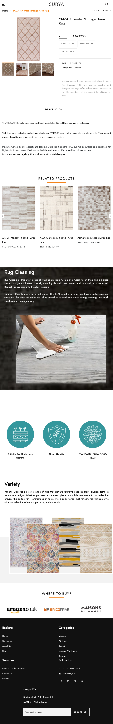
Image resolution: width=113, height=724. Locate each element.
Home (5, 10)
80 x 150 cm (79, 35)
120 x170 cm (67, 43)
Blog (4, 651)
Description (54, 109)
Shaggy (62, 656)
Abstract (63, 641)
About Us (6, 646)
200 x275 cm (67, 51)
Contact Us (7, 641)
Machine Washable (68, 651)
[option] (28, 39)
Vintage (62, 636)
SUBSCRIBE (80, 712)
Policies (5, 678)
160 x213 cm (86, 43)
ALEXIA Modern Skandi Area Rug (56, 240)
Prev (96, 11)
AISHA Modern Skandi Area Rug (18, 240)
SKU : (64, 63)
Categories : (67, 67)
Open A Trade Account (13, 668)
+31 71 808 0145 (71, 668)
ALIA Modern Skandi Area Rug (94, 238)
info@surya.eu (69, 673)
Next (105, 11)
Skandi (78, 67)
